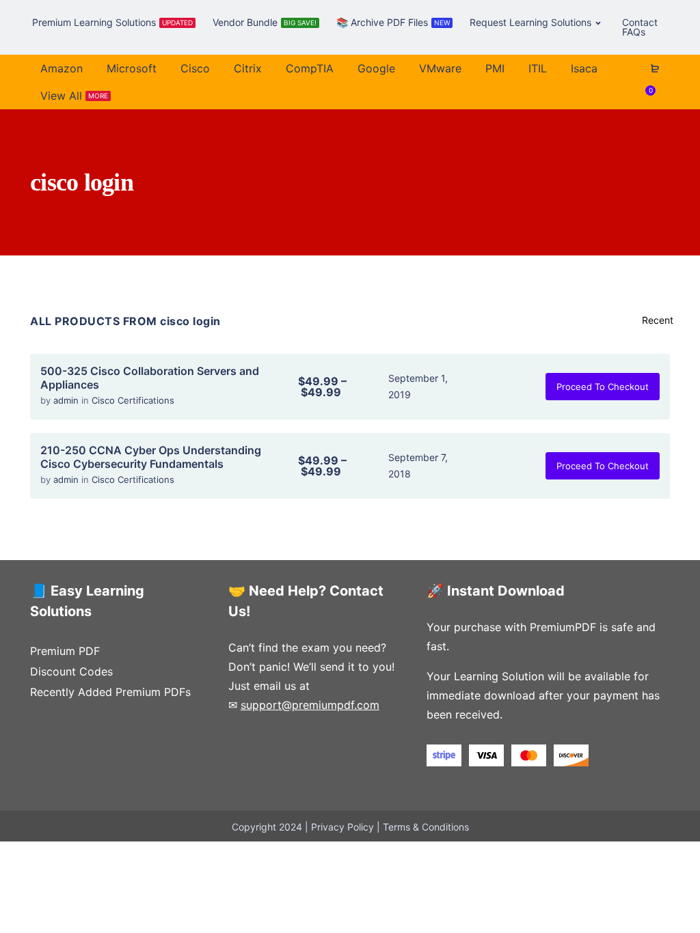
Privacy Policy (342, 827)
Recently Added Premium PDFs (110, 692)
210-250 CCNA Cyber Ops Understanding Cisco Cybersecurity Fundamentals (150, 457)
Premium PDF (65, 651)
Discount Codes (71, 671)
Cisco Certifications (133, 400)
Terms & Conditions (426, 827)
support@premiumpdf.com (310, 705)
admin (67, 400)
